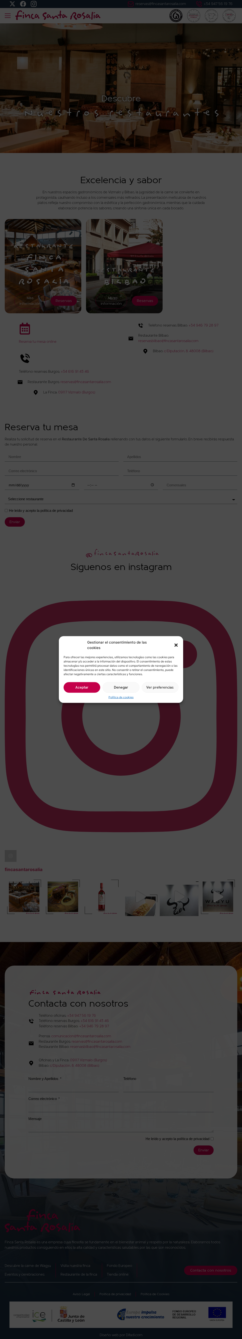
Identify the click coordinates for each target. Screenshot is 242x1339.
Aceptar (81, 687)
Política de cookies (121, 697)
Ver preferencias (160, 687)
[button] (176, 645)
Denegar (121, 687)
